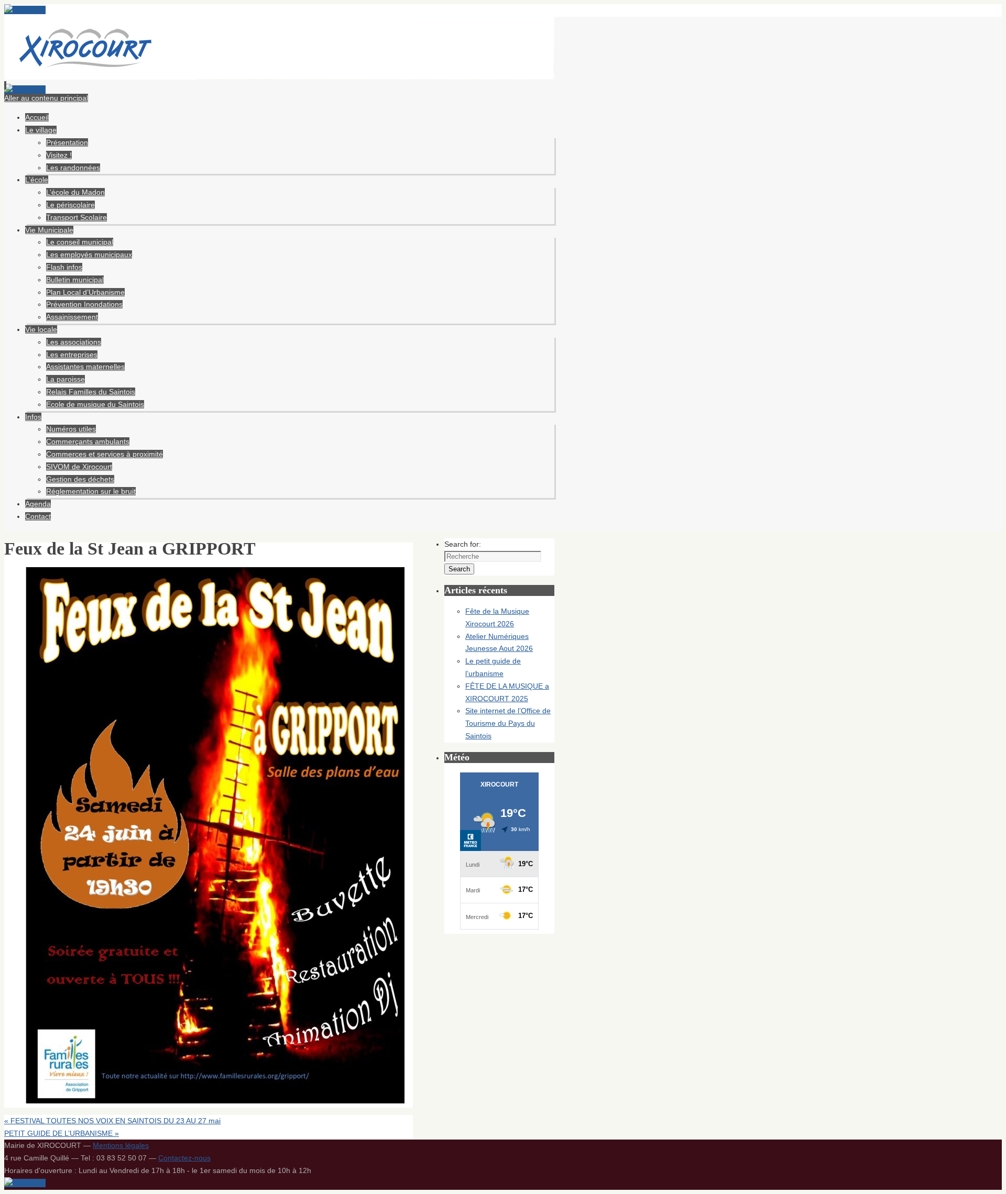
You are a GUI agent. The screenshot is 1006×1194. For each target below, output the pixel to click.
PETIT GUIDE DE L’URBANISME (61, 1133)
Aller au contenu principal (46, 98)
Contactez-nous (184, 1158)
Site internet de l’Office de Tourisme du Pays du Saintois (508, 723)
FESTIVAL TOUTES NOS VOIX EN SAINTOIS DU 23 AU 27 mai (112, 1120)
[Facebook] (25, 10)
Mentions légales (121, 1145)
